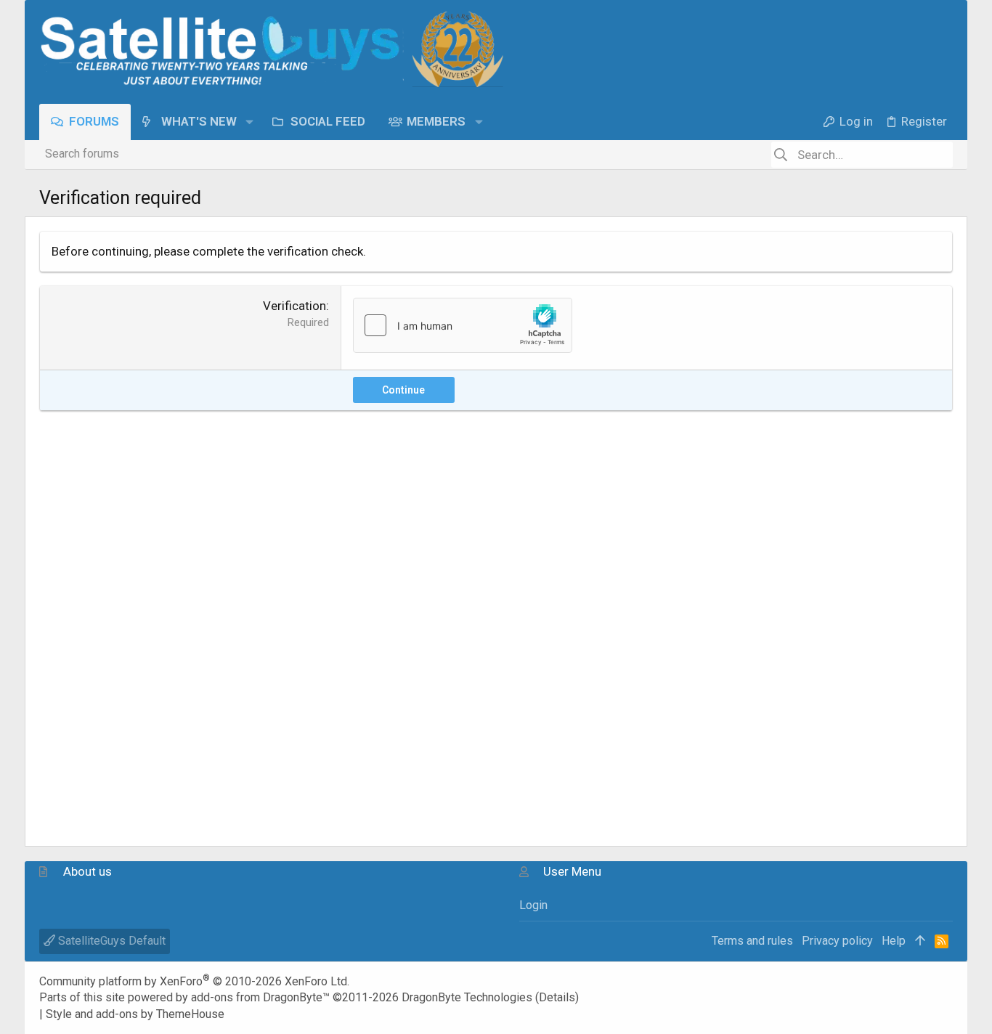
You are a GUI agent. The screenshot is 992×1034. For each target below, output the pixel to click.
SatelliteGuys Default (110, 941)
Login (533, 905)
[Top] (920, 941)
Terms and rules (752, 941)
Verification (294, 305)
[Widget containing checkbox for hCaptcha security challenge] (462, 325)
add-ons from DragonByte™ (260, 997)
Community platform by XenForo (194, 981)
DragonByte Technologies (467, 997)
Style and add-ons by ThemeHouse (135, 1014)
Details (557, 997)
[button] (249, 121)
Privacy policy (837, 941)
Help (894, 941)
